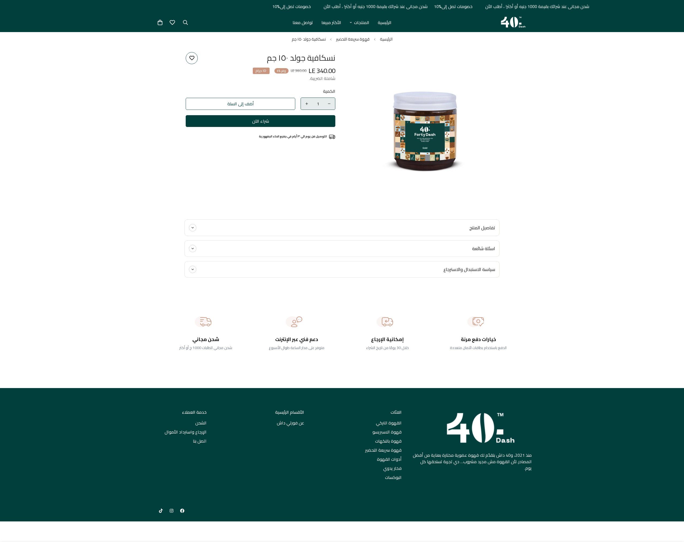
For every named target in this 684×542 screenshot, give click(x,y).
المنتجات (361, 22)
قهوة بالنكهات (388, 441)
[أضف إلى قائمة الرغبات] (192, 58)
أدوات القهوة (389, 459)
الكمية (329, 91)
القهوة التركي (389, 423)
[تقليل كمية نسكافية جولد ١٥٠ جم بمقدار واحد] (329, 104)
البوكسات (393, 477)
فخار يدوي (392, 468)
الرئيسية (384, 22)
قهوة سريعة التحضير (353, 39)
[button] (160, 22)
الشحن (201, 423)
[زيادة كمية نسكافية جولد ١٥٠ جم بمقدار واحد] (307, 104)
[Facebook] (182, 511)
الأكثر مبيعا (331, 22)
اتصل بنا (200, 441)
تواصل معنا (303, 22)
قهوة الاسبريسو (387, 432)
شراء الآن (260, 121)
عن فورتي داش (290, 423)
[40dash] (512, 22)
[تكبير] (360, 62)
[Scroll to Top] (10, 513)
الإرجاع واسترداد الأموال (186, 432)
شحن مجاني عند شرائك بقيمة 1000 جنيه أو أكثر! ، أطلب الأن (532, 6)
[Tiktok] (161, 511)
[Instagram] (171, 511)
